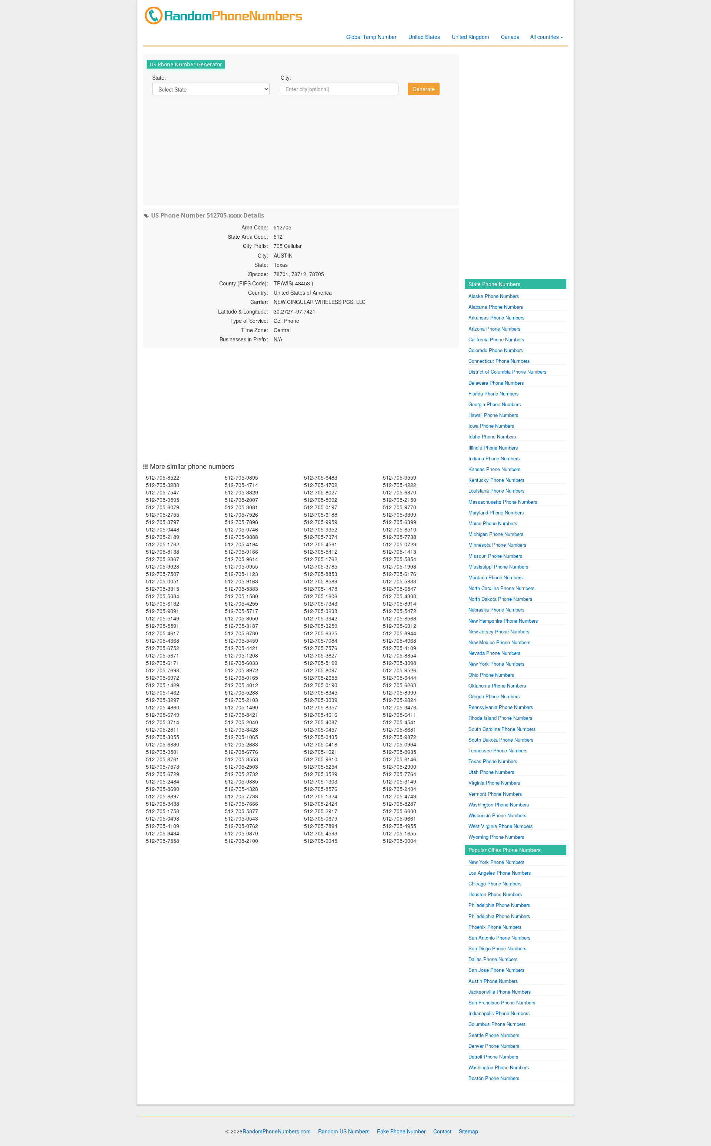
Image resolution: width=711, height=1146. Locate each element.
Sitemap (468, 1131)
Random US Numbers (344, 1131)
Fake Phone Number (401, 1131)
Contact (442, 1131)
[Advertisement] (301, 149)
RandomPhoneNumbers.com (277, 1131)
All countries (545, 36)
